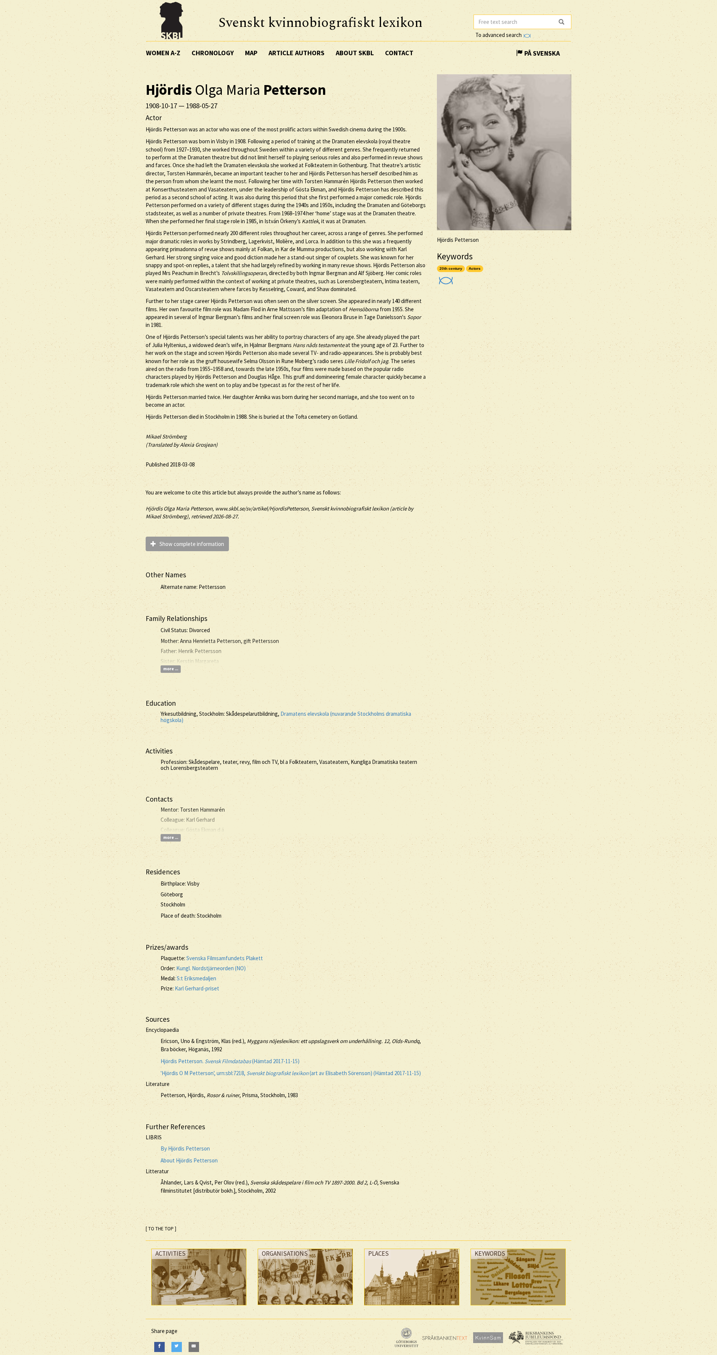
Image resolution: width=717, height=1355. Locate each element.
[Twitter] (176, 1347)
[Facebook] (159, 1347)
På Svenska (541, 53)
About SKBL (355, 53)
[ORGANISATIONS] (305, 1306)
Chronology (213, 53)
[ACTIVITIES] (198, 1307)
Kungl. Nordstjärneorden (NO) (211, 968)
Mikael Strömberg (166, 436)
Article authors (297, 53)
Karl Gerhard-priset (197, 988)
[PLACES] (411, 1307)
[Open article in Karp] (445, 277)
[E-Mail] (194, 1347)
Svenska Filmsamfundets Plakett (224, 958)
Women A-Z (163, 53)
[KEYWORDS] (518, 1307)
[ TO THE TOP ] (161, 1229)
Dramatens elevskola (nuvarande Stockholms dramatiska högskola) (286, 717)
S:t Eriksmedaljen (196, 978)
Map (251, 53)
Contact (399, 53)
